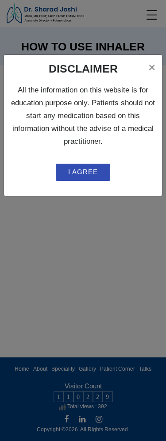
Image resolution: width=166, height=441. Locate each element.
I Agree (83, 172)
